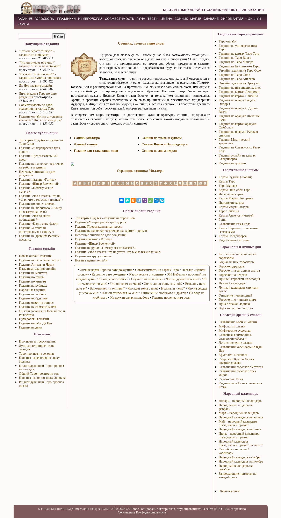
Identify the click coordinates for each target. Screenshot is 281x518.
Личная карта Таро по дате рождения (38, 95)
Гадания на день (30, 327)
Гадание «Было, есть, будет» (38, 223)
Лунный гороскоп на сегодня (239, 279)
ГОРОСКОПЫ (45, 18)
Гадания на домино (232, 163)
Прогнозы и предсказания (37, 341)
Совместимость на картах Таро (157, 269)
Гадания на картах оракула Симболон (237, 125)
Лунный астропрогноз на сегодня (37, 347)
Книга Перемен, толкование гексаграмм (238, 230)
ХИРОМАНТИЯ (232, 18)
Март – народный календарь (239, 413)
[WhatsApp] (150, 200)
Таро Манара (228, 185)
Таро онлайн (228, 41)
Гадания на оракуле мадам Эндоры (237, 102)
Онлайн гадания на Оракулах (239, 83)
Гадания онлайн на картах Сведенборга (237, 157)
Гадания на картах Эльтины (238, 96)
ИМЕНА (166, 18)
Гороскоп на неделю (233, 274)
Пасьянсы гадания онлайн (37, 268)
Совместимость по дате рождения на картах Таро (37, 106)
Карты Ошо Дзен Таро (234, 189)
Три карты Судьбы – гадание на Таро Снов (41, 142)
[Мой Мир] (156, 200)
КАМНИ (23, 24)
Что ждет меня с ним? (143, 288)
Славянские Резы (231, 379)
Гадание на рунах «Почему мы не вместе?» (105, 247)
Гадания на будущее (33, 298)
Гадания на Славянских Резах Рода (239, 149)
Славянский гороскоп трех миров (237, 373)
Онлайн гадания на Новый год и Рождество (42, 313)
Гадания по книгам (32, 281)
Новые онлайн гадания (35, 255)
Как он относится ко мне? (120, 293)
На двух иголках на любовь (129, 297)
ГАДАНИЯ (25, 18)
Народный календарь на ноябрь (241, 461)
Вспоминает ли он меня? (107, 288)
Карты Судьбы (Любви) (235, 177)
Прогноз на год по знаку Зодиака (42, 377)
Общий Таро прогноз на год (39, 373)
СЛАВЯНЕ (211, 18)
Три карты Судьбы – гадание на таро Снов (105, 218)
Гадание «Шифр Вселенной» (39, 183)
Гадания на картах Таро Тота (239, 53)
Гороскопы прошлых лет (236, 308)
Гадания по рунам (31, 277)
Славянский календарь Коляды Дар (240, 349)
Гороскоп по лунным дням (237, 299)
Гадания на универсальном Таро (238, 47)
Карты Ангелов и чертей (236, 215)
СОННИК (181, 18)
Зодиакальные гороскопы (236, 262)
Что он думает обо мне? (182, 279)
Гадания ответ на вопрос (36, 302)
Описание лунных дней (235, 295)
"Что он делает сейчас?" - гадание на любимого (37, 53)
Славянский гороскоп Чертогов (241, 367)
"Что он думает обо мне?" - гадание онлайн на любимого (39, 64)
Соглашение (126, 512)
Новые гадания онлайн (91, 260)
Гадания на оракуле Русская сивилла (238, 133)
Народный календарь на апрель (241, 417)
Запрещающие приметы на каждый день (237, 475)
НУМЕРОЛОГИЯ (90, 18)
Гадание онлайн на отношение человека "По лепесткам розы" (40, 118)
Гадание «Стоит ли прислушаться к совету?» (36, 230)
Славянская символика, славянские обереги (235, 336)
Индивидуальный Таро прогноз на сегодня (41, 367)
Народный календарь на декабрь (236, 467)
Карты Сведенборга (233, 236)
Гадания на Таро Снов (234, 74)
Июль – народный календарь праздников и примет (239, 435)
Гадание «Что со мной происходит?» (34, 217)
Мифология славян (232, 326)
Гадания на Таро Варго (235, 57)
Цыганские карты (231, 202)
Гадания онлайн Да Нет (35, 323)
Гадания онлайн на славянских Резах (240, 385)
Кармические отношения (146, 274)
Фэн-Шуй (253, 18)
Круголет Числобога (233, 354)
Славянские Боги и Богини (238, 322)
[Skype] (161, 200)
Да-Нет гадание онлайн (35, 85)
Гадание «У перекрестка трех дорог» (39, 150)
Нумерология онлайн (34, 319)
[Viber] (144, 200)
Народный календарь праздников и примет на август (241, 443)
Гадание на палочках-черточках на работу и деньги (41, 165)
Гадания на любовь (32, 294)
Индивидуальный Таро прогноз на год (41, 384)
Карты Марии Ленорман (236, 198)
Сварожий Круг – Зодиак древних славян (236, 361)
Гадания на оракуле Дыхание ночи (239, 118)
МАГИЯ (195, 18)
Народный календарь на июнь (240, 429)
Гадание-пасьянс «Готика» (37, 179)
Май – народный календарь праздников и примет (238, 423)
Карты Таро (227, 181)
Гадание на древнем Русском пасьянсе (39, 237)
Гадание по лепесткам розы (171, 297)
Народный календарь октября (239, 457)
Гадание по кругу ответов (37, 203)
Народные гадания (32, 289)
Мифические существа (235, 330)
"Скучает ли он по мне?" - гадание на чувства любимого (40, 76)
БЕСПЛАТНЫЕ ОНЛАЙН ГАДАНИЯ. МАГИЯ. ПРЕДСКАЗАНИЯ (213, 9)
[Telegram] (138, 200)
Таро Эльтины (229, 211)
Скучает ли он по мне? (147, 279)
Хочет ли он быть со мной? (163, 283)
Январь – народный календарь (240, 400)
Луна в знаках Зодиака (235, 303)
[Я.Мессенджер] (127, 200)
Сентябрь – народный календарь (234, 451)
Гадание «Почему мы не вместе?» (36, 190)
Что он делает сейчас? (112, 279)
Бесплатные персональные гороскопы (237, 256)
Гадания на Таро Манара (236, 62)
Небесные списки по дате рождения (37, 173)
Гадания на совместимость (37, 306)
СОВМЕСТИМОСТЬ (119, 18)
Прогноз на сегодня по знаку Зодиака (39, 359)
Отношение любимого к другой (163, 293)
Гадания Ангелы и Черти (36, 264)
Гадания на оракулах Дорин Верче (238, 110)
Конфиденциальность (151, 512)
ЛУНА (141, 18)
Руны (222, 219)
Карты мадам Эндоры (234, 207)
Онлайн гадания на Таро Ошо (240, 70)
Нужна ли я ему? (173, 288)
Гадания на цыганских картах (240, 87)
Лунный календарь (232, 283)
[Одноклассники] (133, 200)
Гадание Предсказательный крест (38, 157)
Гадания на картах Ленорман (239, 91)
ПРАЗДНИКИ (66, 18)
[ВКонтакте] (121, 200)
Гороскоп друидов (231, 266)
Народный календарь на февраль (236, 407)
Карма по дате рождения (109, 274)
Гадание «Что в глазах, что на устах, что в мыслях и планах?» (41, 197)
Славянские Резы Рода (234, 223)
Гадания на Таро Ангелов (237, 79)
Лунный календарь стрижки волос (238, 289)
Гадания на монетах (33, 273)
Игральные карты (231, 194)
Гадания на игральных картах (40, 260)
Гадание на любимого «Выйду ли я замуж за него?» (40, 210)
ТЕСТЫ (152, 18)
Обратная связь (229, 491)
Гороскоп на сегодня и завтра (239, 270)
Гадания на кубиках (33, 285)
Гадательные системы (234, 240)
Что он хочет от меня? (125, 283)
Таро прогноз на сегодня (36, 353)
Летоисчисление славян (235, 342)
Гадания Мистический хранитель (234, 141)
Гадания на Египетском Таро (239, 66)
